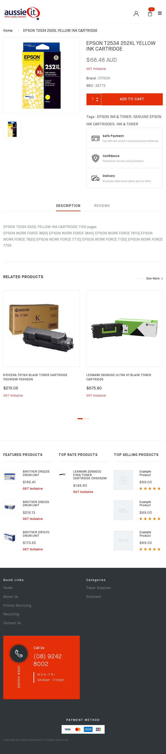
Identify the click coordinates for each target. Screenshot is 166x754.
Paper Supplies (98, 588)
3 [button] (87, 418)
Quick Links (13, 580)
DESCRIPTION (68, 206)
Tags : (91, 117)
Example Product (145, 473)
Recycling (11, 614)
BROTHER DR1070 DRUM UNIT (36, 534)
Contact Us (12, 623)
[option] (41, 76)
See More (153, 278)
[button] (150, 14)
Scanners (93, 597)
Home (8, 31)
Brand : (91, 78)
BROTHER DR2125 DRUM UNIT (36, 504)
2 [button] (85, 418)
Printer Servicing (17, 606)
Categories (96, 580)
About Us (10, 597)
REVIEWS (102, 206)
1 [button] (80, 418)
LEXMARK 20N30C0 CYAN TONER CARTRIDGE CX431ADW (90, 475)
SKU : (90, 86)
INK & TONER (127, 124)
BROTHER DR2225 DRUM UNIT (36, 473)
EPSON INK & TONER (114, 117)
